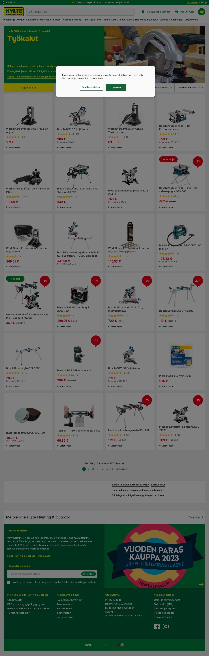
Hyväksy (116, 87)
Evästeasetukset (92, 87)
